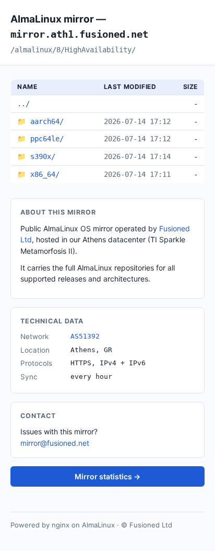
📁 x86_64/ (38, 174)
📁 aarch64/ (40, 121)
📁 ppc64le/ (40, 138)
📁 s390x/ (36, 156)
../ (23, 103)
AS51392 (85, 336)
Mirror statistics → (107, 476)
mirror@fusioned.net (54, 442)
